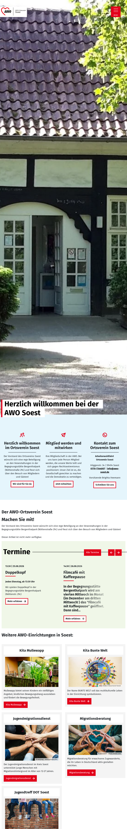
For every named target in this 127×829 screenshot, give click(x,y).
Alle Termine (92, 552)
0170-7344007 (98, 468)
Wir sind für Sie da (22, 484)
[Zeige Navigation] (116, 10)
